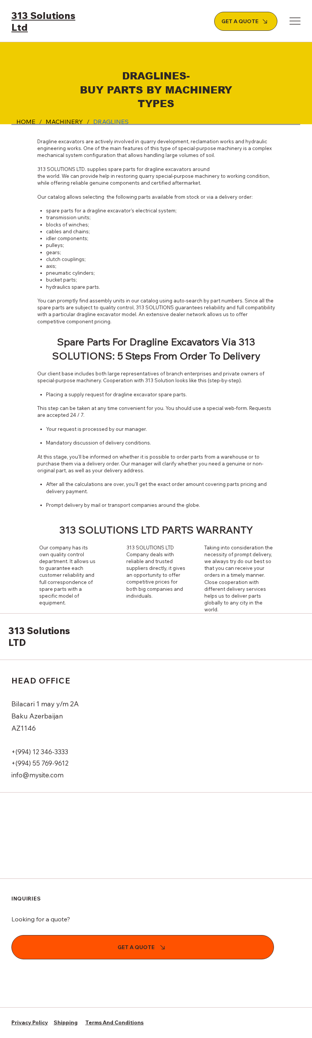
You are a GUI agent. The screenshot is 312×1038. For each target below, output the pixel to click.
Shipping (66, 1022)
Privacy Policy (29, 1022)
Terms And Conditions (114, 1022)
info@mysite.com (37, 775)
